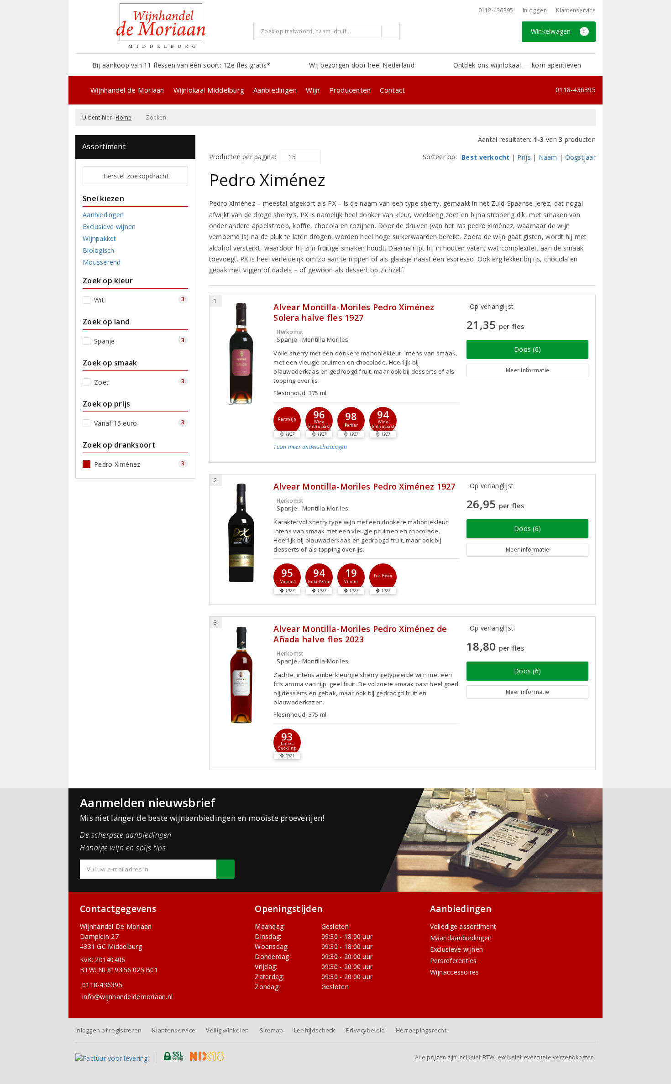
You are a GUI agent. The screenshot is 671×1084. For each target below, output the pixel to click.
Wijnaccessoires (454, 972)
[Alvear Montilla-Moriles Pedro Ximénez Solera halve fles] (241, 353)
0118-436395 (496, 10)
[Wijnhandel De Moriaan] (160, 25)
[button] (287, 420)
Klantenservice (576, 10)
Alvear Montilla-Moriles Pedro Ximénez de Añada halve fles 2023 (360, 634)
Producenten (350, 89)
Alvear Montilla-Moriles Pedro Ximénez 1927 (364, 486)
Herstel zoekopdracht (136, 176)
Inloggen (535, 10)
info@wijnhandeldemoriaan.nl (127, 996)
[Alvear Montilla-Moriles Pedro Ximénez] (241, 532)
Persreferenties (453, 960)
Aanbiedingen (275, 89)
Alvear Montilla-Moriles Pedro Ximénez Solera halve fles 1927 (353, 312)
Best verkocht (485, 157)
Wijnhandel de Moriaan (127, 89)
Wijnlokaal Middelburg (209, 89)
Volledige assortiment (463, 926)
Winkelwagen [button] (558, 31)
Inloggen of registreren (108, 1030)
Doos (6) (527, 349)
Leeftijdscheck (315, 1030)
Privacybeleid (365, 1030)
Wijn (313, 89)
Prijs (523, 157)
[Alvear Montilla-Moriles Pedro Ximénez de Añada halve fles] (241, 675)
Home (123, 117)
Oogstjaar (580, 157)
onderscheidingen (310, 447)
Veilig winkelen (227, 1030)
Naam (548, 157)
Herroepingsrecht (421, 1030)
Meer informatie (527, 370)
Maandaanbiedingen (461, 937)
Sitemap (271, 1030)
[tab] (366, 454)
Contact (392, 89)
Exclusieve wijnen (456, 949)
